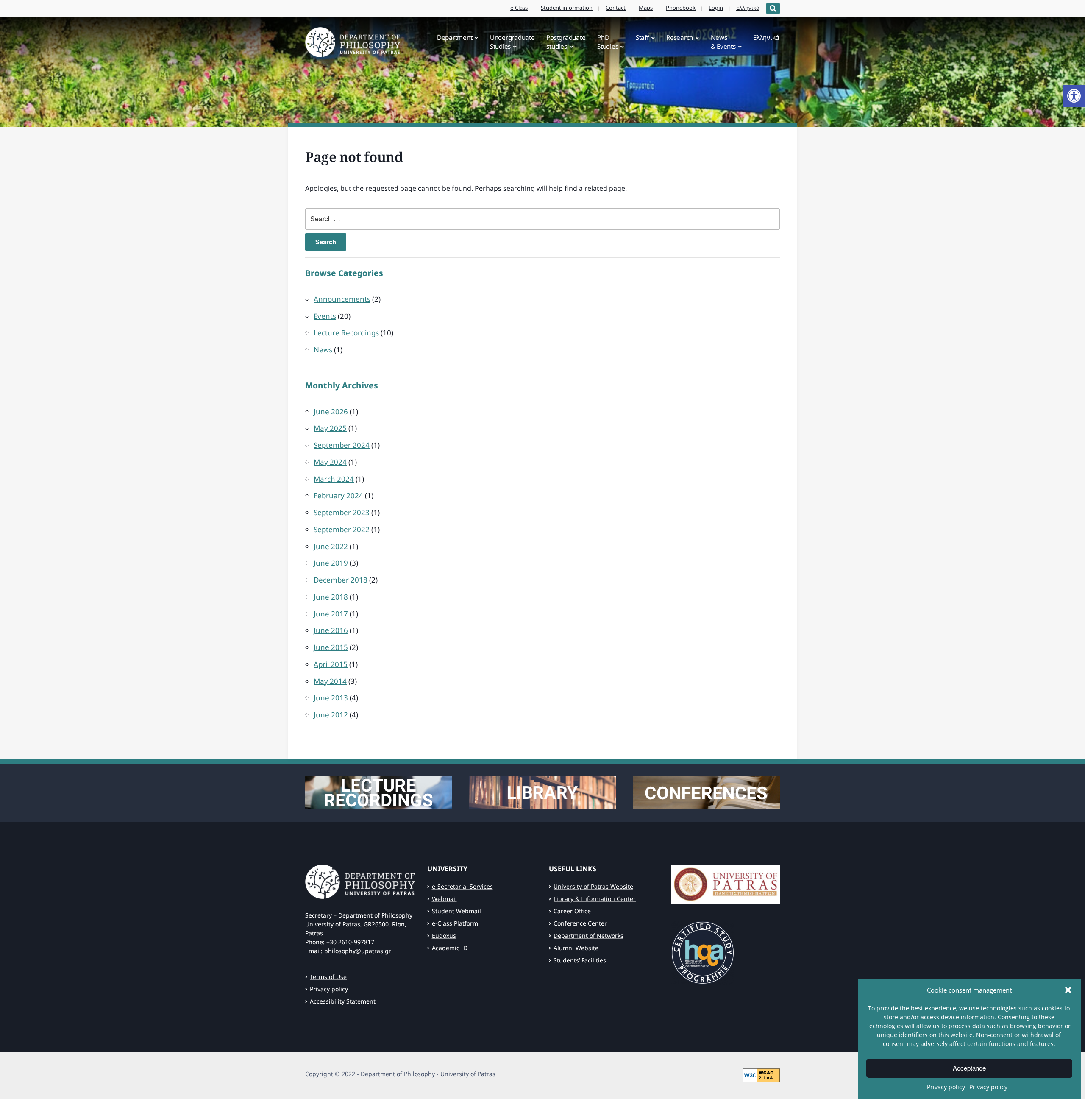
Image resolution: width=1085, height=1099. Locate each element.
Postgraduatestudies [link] (565, 41)
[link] (1074, 96)
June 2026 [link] (331, 411)
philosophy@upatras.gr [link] (357, 951)
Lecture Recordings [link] (346, 333)
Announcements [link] (342, 299)
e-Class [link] (519, 7)
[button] (1068, 990)
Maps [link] (646, 7)
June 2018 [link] (331, 597)
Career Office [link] (572, 911)
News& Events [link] (723, 41)
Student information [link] (567, 7)
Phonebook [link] (681, 7)
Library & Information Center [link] (595, 899)
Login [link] (716, 7)
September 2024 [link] (342, 445)
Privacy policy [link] (946, 1087)
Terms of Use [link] (328, 977)
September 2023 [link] (342, 512)
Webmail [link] (444, 899)
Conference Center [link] (580, 923)
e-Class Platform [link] (455, 923)
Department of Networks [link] (588, 936)
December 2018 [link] (340, 580)
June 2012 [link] (331, 715)
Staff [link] (642, 37)
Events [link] (325, 316)
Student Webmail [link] (456, 911)
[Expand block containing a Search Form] (773, 8)
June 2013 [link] (331, 698)
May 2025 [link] (330, 428)
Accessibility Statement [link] (343, 1001)
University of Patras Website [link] (593, 886)
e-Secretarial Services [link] (462, 886)
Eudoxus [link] (444, 936)
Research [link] (679, 37)
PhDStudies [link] (607, 41)
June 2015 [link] (331, 647)
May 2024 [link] (330, 462)
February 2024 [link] (338, 495)
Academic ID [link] (449, 948)
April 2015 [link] (331, 664)
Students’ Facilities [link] (580, 960)
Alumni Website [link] (576, 948)
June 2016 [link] (331, 630)
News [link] (323, 349)
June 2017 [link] (331, 614)
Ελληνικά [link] (748, 7)
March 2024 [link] (334, 479)
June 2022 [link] (331, 546)
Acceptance (969, 1068)
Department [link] (455, 37)
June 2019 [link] (331, 563)
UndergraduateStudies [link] (512, 41)
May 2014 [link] (330, 681)
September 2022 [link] (342, 529)
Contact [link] (616, 7)
